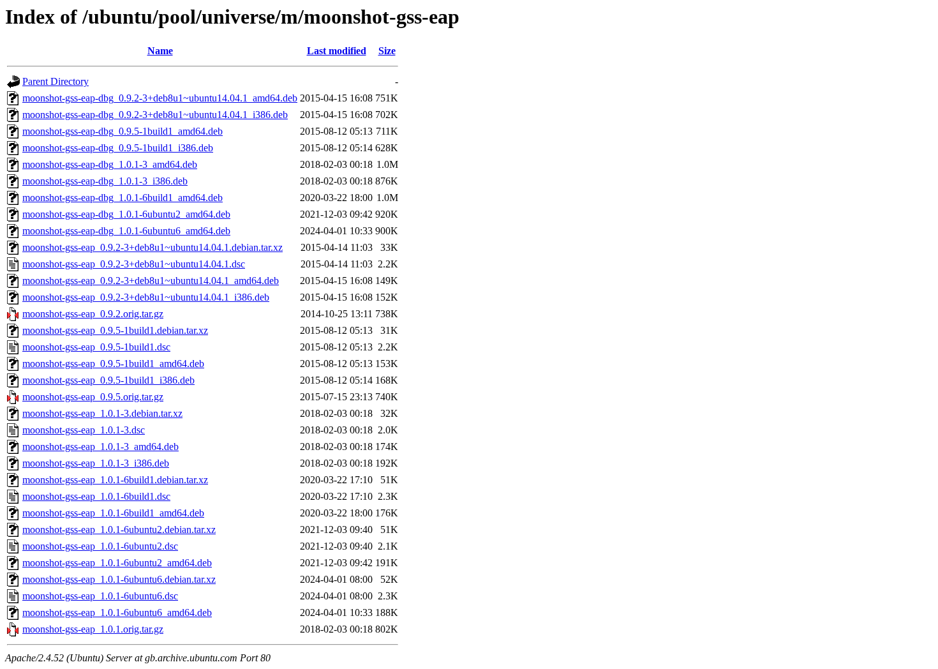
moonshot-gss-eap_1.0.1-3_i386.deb (95, 463)
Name (160, 50)
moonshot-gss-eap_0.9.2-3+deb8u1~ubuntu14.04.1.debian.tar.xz (152, 247)
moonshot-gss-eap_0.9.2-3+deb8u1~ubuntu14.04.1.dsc (133, 264)
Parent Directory (55, 81)
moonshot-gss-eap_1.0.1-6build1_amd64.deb (113, 512)
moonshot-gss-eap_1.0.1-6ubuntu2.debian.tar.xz (119, 529)
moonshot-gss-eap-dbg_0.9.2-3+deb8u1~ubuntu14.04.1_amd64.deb (159, 98)
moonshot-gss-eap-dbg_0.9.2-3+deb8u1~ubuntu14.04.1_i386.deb (155, 114)
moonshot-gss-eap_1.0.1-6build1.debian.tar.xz (115, 479)
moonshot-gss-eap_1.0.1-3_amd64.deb (100, 446)
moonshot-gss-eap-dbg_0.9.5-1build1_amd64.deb (122, 131)
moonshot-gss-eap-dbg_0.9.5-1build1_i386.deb (117, 147)
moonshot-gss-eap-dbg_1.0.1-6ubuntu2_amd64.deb (126, 214)
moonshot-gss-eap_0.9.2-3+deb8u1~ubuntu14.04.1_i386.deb (145, 297)
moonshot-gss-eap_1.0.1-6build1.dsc (96, 496)
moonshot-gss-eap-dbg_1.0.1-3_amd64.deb (109, 164)
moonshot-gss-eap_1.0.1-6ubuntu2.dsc (100, 546)
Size (387, 50)
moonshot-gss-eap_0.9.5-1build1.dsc (96, 347)
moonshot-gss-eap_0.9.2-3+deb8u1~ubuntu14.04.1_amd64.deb (150, 280)
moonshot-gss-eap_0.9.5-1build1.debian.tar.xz (115, 330)
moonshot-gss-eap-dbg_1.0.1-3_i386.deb (105, 181)
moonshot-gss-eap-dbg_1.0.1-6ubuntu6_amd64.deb (126, 230)
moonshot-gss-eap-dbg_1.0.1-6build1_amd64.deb (122, 197)
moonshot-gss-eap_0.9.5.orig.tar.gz (92, 396)
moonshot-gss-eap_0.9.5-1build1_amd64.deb (113, 363)
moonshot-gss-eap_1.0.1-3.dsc (83, 430)
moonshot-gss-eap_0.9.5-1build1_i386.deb (108, 380)
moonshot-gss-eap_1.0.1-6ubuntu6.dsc (100, 595)
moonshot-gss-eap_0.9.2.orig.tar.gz (92, 313)
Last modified (336, 50)
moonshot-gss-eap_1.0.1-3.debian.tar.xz (102, 413)
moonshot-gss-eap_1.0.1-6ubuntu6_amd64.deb (117, 612)
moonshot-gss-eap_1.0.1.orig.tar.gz (92, 629)
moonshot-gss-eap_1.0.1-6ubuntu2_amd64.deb (117, 562)
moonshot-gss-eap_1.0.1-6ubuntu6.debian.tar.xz (119, 579)
